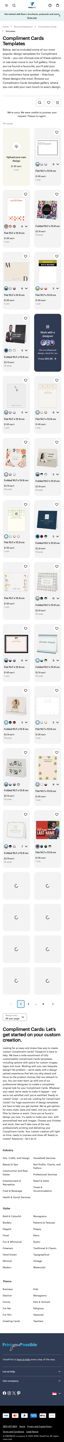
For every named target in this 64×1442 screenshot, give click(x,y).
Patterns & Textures (44, 1222)
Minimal (7, 1260)
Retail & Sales (41, 1180)
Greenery (8, 1248)
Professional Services (45, 1174)
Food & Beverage (12, 1190)
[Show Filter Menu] (57, 102)
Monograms (40, 1216)
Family (6, 1301)
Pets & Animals (41, 1301)
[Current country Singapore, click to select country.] (56, 1393)
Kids (35, 1289)
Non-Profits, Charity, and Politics (47, 1166)
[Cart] (57, 5)
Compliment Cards (47, 26)
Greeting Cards (11, 1321)
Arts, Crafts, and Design (16, 1158)
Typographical (41, 1254)
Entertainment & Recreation (12, 1182)
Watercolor (39, 1267)
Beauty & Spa (10, 1164)
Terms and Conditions (13, 1431)
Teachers (38, 1321)
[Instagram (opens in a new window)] (9, 1393)
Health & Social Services (16, 1197)
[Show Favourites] (48, 102)
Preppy (37, 1228)
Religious (38, 1308)
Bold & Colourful (12, 1216)
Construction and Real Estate (15, 1172)
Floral (6, 1235)
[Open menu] (6, 5)
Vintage (37, 1260)
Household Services (44, 1158)
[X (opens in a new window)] (14, 1393)
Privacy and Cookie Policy (39, 1426)
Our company (10, 1380)
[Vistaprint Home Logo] (32, 5)
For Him (7, 1314)
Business (8, 1289)
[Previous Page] (11, 1004)
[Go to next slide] (59, 16)
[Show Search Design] (40, 102)
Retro (36, 1235)
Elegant (7, 1228)
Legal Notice (32, 1431)
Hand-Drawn (10, 1254)
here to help (23, 1359)
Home (6, 26)
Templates (10, 31)
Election (7, 1295)
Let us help (9, 1371)
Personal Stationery (23, 26)
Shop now (32, 17)
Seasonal (38, 1314)
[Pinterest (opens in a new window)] (18, 1393)
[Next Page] (53, 1004)
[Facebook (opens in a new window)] (4, 1393)
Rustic (36, 1241)
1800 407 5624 (10, 1426)
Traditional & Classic (44, 1248)
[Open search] (14, 5)
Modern (7, 1267)
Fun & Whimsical (12, 1241)
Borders (7, 1222)
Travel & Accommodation (42, 1189)
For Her (7, 1308)
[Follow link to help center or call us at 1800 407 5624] (50, 5)
